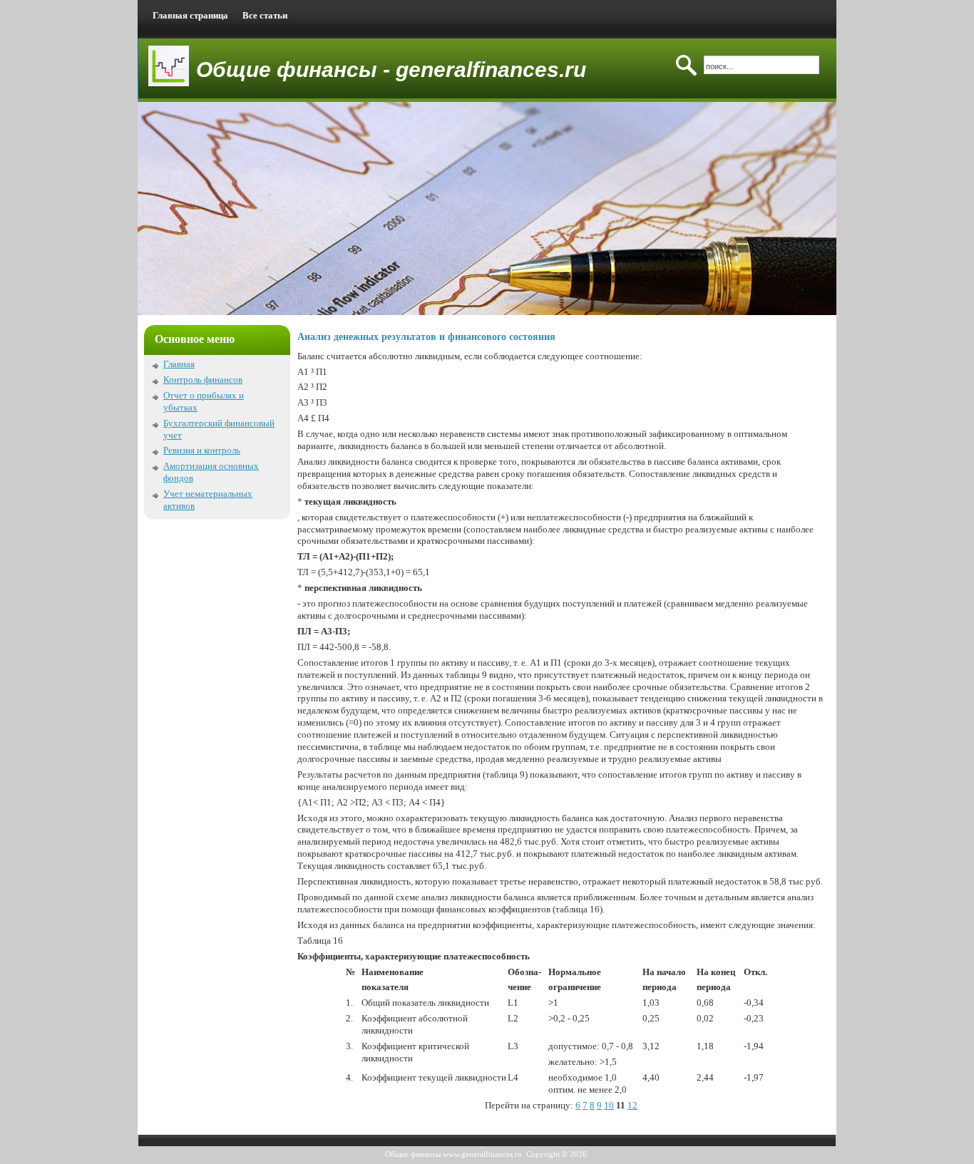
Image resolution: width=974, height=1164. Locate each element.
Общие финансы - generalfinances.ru (391, 69)
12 (632, 1105)
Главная (179, 364)
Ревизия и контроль (201, 450)
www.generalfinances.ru (482, 1154)
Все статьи (264, 15)
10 (609, 1105)
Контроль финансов (202, 379)
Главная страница (190, 15)
